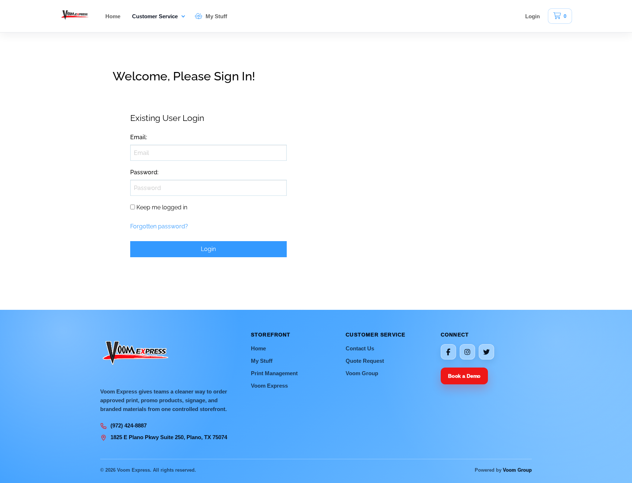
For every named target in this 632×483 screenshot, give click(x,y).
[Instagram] (467, 352)
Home (112, 16)
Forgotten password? (159, 226)
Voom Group (362, 373)
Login (532, 16)
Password (143, 172)
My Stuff (215, 16)
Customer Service (155, 16)
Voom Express (269, 386)
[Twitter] (486, 352)
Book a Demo (464, 376)
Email (138, 137)
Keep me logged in (161, 207)
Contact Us (360, 348)
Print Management (274, 373)
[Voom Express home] (75, 16)
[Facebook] (448, 352)
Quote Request (365, 361)
